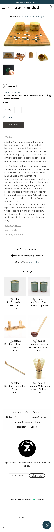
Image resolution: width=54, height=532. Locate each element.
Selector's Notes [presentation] (13, 226)
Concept (17, 412)
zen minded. (30, 518)
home (6, 92)
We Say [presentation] (8, 137)
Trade (37, 422)
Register (21, 427)
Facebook (22, 487)
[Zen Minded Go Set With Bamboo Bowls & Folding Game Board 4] (42, 57)
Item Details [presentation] (11, 230)
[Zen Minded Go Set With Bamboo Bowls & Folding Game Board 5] (8, 70)
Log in (34, 427)
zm (3, 7)
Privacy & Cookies (23, 422)
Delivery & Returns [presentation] (14, 234)
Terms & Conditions (38, 417)
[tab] (27, 137)
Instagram (29, 487)
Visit (27, 412)
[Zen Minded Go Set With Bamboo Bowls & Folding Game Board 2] (19, 56)
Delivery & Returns (15, 417)
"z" (11, 7)
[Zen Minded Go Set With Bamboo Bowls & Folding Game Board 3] (31, 55)
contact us (34, 262)
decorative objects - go (32, 16)
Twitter (26, 487)
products (15, 92)
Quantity (7, 109)
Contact (37, 412)
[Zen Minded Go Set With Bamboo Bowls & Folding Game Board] (8, 55)
